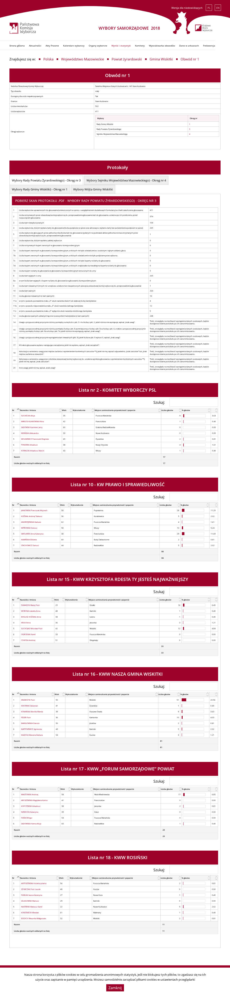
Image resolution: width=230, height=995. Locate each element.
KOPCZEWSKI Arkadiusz (30, 806)
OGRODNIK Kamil (28, 634)
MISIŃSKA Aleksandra (29, 433)
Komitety (140, 45)
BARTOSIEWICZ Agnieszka (31, 729)
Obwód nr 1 (190, 59)
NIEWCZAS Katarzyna (29, 812)
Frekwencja (209, 45)
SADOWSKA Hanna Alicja (31, 823)
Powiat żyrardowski (127, 59)
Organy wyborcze (98, 45)
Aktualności (35, 45)
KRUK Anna (26, 622)
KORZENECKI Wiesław (30, 912)
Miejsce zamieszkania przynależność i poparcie (115, 410)
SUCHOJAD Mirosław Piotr (31, 628)
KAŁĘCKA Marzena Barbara (32, 735)
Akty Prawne (52, 45)
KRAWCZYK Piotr (28, 700)
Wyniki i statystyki (121, 45)
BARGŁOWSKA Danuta (30, 723)
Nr (13, 410)
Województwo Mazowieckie (82, 59)
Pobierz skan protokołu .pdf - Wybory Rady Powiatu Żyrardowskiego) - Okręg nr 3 (85, 201)
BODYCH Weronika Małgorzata (33, 918)
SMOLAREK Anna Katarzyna (32, 533)
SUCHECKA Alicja (28, 415)
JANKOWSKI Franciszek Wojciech (34, 510)
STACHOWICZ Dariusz (30, 545)
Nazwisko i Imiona (28, 410)
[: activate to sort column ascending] (214, 410)
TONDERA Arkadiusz (29, 444)
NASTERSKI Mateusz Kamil (31, 906)
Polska (48, 59)
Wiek (64, 410)
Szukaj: (159, 402)
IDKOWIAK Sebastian (29, 705)
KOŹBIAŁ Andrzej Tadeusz (31, 516)
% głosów (186, 410)
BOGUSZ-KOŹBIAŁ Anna (31, 617)
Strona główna (17, 45)
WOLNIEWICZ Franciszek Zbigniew (35, 439)
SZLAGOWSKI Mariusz (30, 901)
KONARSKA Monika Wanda (32, 711)
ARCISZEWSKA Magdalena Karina (34, 800)
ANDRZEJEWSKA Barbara (31, 522)
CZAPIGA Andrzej (28, 640)
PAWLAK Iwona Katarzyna (31, 895)
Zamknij (115, 987)
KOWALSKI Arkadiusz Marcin (32, 450)
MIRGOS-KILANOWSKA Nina (32, 421)
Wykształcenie (79, 410)
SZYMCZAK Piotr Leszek (30, 889)
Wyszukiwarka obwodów (162, 45)
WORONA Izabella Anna (30, 611)
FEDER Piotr (26, 717)
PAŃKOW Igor (26, 817)
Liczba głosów (167, 410)
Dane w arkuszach (189, 45)
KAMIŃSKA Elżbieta (29, 539)
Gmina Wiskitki (161, 59)
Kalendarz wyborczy (73, 45)
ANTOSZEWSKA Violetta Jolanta (33, 883)
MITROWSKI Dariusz (29, 528)
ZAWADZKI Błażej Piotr (30, 605)
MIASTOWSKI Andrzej (29, 794)
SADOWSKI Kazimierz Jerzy (31, 427)
